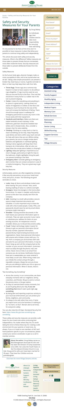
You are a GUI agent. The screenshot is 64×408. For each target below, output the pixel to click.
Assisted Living (50, 91)
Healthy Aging (50, 99)
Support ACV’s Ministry (26, 377)
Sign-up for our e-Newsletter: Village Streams (51, 366)
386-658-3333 (56, 10)
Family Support (50, 95)
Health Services (36, 389)
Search (57, 380)
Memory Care (49, 111)
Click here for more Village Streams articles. (21, 359)
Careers (26, 373)
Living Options (36, 366)
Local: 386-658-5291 (12, 375)
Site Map (32, 398)
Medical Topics (50, 107)
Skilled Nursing (50, 130)
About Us (26, 365)
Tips (46, 139)
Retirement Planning (49, 121)
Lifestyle (26, 368)
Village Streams (50, 143)
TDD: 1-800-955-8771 (12, 376)
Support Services (51, 135)
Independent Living (52, 103)
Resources (27, 370)
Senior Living (49, 126)
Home (4, 15)
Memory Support (36, 385)
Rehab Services (50, 116)
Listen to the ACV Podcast (51, 371)
